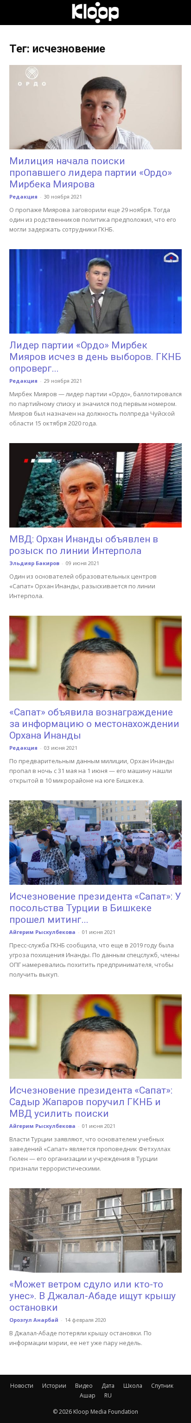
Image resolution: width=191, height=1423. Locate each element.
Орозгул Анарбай (33, 1319)
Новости (21, 1386)
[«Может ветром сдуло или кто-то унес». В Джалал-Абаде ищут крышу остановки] (95, 1230)
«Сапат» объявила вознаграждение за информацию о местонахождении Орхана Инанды (94, 724)
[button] (16, 12)
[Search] (178, 12)
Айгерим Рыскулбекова (42, 931)
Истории (54, 1386)
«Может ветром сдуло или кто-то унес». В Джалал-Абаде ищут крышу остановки (92, 1296)
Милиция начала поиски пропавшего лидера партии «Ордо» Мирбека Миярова (90, 172)
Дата (108, 1386)
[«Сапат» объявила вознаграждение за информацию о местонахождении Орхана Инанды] (95, 658)
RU (108, 1395)
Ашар (88, 1395)
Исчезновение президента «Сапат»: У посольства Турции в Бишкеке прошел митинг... (95, 908)
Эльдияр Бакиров (34, 563)
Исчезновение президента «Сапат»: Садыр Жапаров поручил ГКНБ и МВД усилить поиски (90, 1102)
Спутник (162, 1386)
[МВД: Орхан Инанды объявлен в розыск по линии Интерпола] (95, 485)
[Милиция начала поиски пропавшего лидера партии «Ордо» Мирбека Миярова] (95, 107)
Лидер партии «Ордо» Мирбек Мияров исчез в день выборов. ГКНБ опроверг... (95, 357)
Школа (132, 1386)
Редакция (23, 196)
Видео (84, 1386)
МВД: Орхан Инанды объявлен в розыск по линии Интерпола (83, 545)
